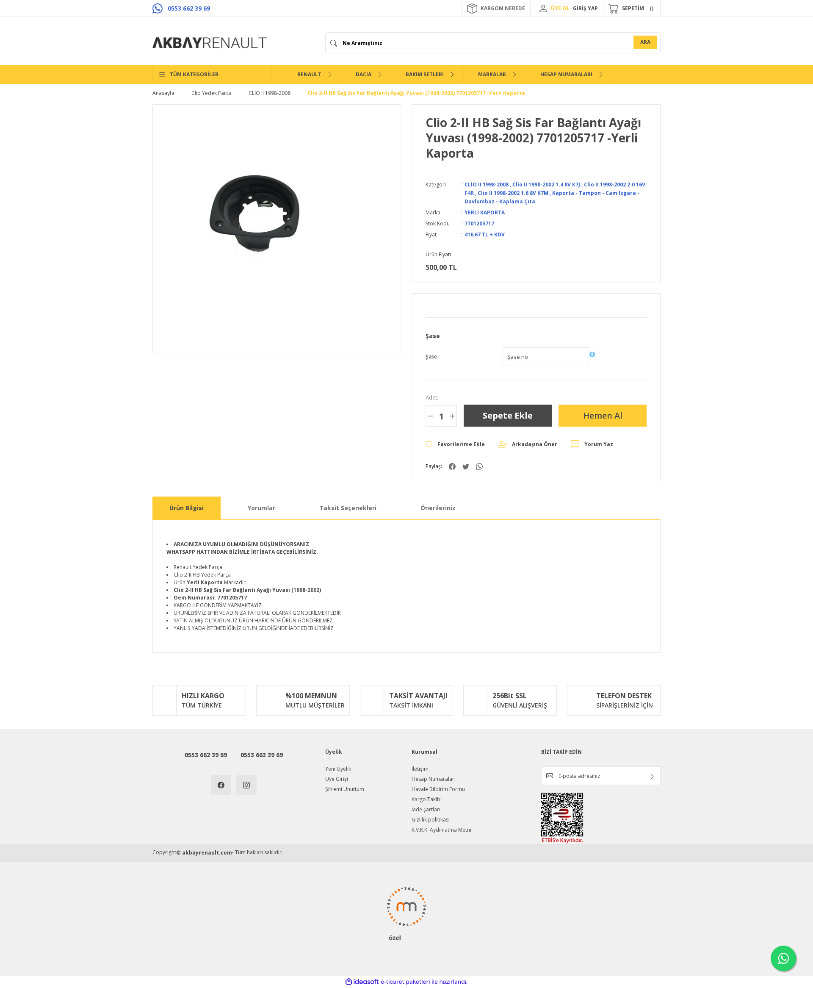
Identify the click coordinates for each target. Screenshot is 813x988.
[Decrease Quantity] (430, 416)
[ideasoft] (362, 982)
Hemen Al (602, 415)
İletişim (420, 768)
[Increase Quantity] (452, 416)
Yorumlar (261, 508)
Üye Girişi (336, 779)
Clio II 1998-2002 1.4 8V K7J (546, 184)
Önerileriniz (438, 508)
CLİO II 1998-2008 (487, 184)
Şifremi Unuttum (344, 789)
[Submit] (652, 776)
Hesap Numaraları (434, 779)
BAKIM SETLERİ (425, 74)
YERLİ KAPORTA (485, 212)
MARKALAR (492, 74)
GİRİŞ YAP (585, 8)
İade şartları (426, 809)
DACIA (363, 74)
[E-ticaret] (405, 982)
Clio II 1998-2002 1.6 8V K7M (513, 193)
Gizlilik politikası (431, 819)
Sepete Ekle (508, 415)
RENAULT (309, 74)
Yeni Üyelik (338, 768)
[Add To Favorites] (455, 444)
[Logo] (209, 42)
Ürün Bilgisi (186, 508)
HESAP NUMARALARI (566, 74)
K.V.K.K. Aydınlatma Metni (441, 829)
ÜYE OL (560, 8)
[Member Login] (543, 8)
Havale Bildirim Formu (438, 789)
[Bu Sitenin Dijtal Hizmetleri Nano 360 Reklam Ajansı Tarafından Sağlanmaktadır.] (406, 913)
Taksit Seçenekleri (347, 508)
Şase (431, 356)
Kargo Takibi (427, 799)
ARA (645, 42)
